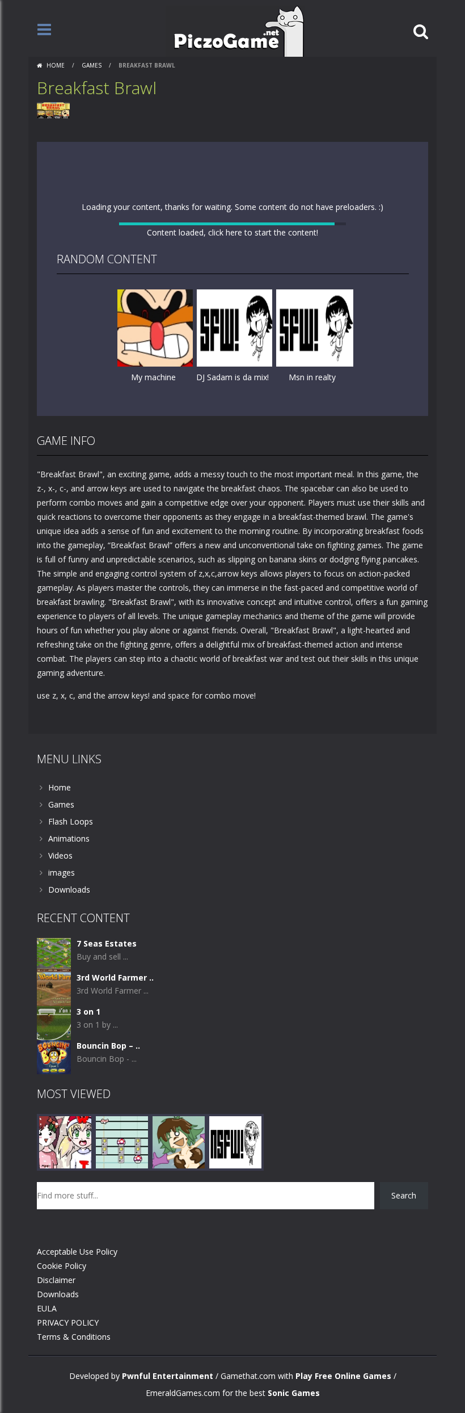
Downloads (69, 889)
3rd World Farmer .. (115, 977)
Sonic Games (294, 1392)
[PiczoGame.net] (235, 30)
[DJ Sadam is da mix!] (235, 327)
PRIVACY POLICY (68, 1322)
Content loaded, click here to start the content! (232, 232)
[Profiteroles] (178, 1141)
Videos (60, 855)
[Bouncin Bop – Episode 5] (54, 1056)
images (61, 872)
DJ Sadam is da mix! (232, 377)
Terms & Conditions (74, 1336)
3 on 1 (88, 1011)
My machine (153, 377)
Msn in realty (312, 377)
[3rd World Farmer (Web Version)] (54, 988)
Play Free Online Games (343, 1375)
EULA (47, 1308)
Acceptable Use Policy (77, 1251)
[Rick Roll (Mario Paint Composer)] (122, 1141)
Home (55, 65)
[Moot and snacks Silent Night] (65, 1141)
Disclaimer (56, 1280)
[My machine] (156, 327)
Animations (69, 838)
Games (92, 65)
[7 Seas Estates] (54, 954)
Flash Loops (70, 821)
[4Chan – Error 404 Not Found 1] (235, 1141)
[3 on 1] (54, 1022)
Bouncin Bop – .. (108, 1045)
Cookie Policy (61, 1265)
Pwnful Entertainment (167, 1375)
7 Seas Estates (107, 943)
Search (403, 1195)
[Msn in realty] (314, 327)
